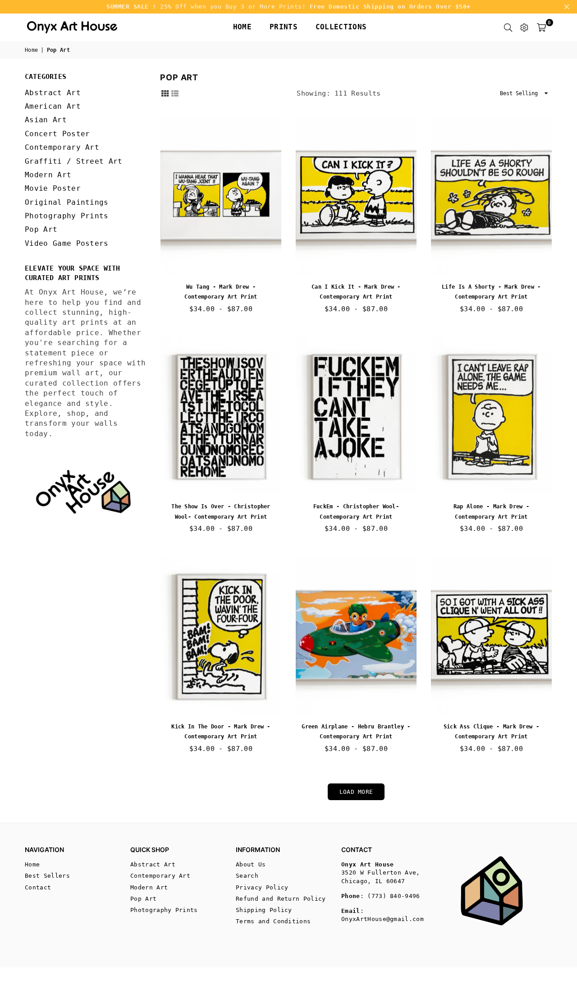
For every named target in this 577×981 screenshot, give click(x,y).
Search (247, 875)
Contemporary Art (62, 147)
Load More (356, 791)
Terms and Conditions (273, 921)
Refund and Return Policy (281, 898)
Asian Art (46, 119)
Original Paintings (67, 202)
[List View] (175, 93)
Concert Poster (57, 133)
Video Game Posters (67, 243)
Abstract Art (53, 92)
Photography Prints (67, 216)
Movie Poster (53, 188)
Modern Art (48, 174)
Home (242, 27)
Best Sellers (47, 875)
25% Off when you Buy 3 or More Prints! (288, 6)
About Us (251, 864)
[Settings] (524, 27)
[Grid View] (165, 93)
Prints (284, 27)
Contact (38, 887)
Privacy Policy (262, 887)
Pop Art (41, 229)
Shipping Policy (264, 910)
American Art (53, 106)
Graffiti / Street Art (74, 161)
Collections (341, 27)
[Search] (508, 27)
